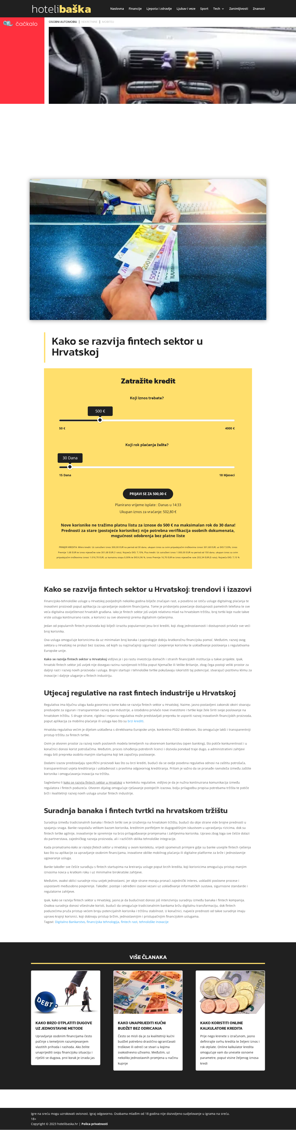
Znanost (259, 9)
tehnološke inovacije (154, 922)
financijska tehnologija (103, 922)
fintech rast (129, 922)
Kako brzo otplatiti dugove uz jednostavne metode (64, 1025)
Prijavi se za (148, 493)
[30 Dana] (70, 467)
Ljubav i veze (186, 9)
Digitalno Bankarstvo (70, 922)
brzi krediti (135, 721)
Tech (216, 9)
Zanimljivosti (238, 9)
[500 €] (100, 420)
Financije (135, 9)
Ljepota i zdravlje (159, 9)
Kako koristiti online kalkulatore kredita (221, 1025)
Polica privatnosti (94, 1124)
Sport (204, 9)
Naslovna (117, 9)
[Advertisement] (148, 138)
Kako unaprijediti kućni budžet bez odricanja (142, 1025)
